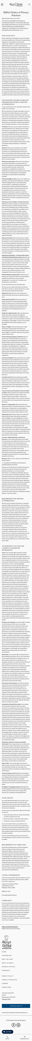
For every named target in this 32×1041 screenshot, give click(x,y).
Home (4, 951)
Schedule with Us (16, 1006)
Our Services (7, 955)
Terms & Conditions (9, 979)
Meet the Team (7, 959)
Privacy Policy (7, 976)
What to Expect (8, 963)
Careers (5, 983)
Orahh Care (6, 987)
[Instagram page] (18, 1025)
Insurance (6, 970)
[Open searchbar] (29, 4)
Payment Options (8, 966)
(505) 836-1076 (6, 999)
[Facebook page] (14, 1025)
